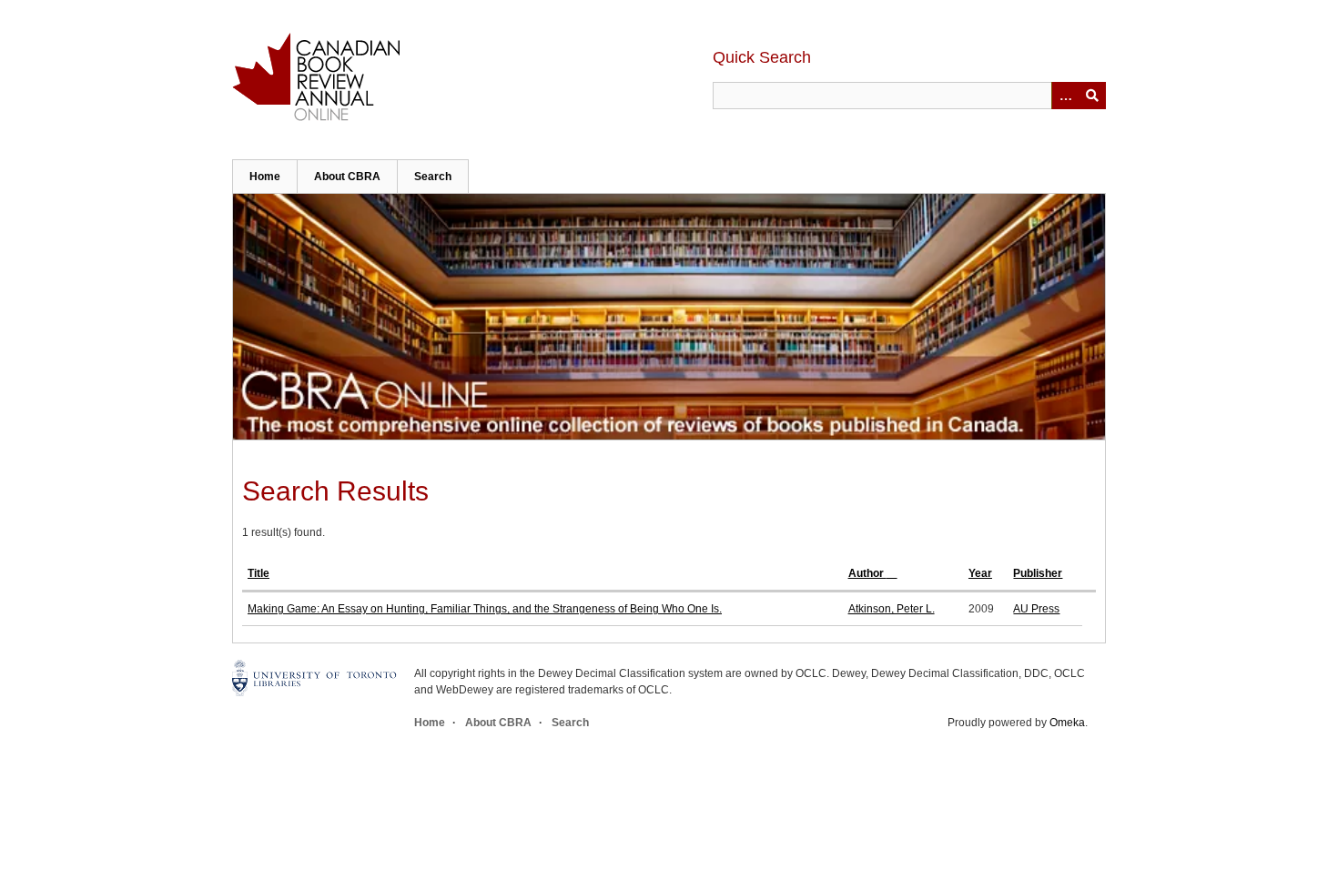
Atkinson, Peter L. (891, 608)
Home (264, 176)
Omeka (1067, 722)
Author (867, 573)
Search (432, 176)
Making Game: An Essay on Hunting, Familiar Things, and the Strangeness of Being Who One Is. (485, 608)
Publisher (1037, 573)
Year (980, 573)
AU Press (1036, 608)
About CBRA (347, 176)
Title (258, 573)
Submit (1092, 95)
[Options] (1065, 95)
